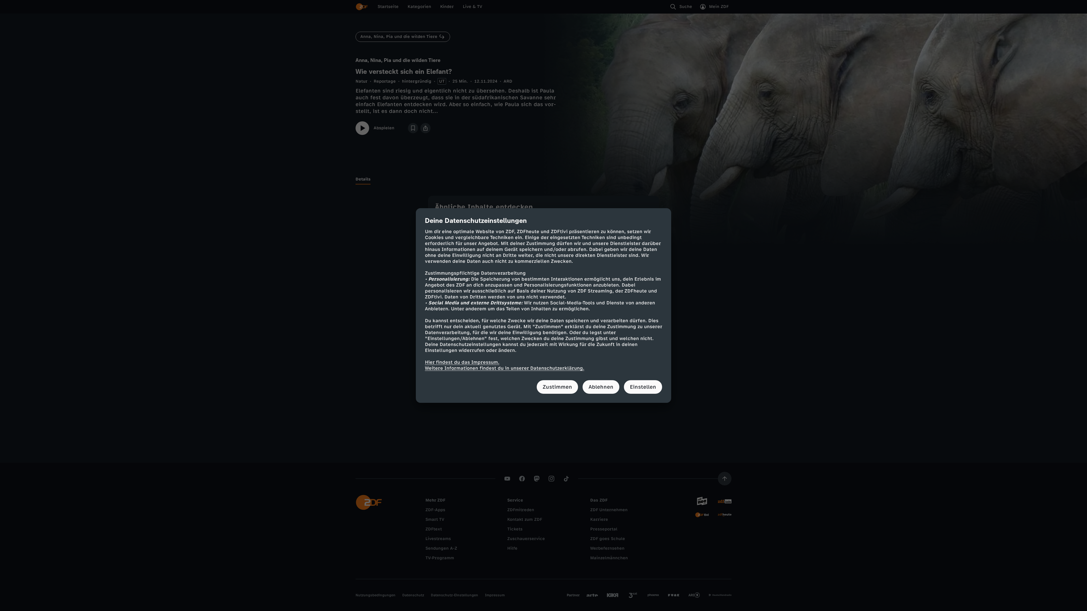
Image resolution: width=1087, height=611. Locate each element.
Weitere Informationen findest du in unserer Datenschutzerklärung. (504, 368)
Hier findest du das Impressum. (462, 362)
